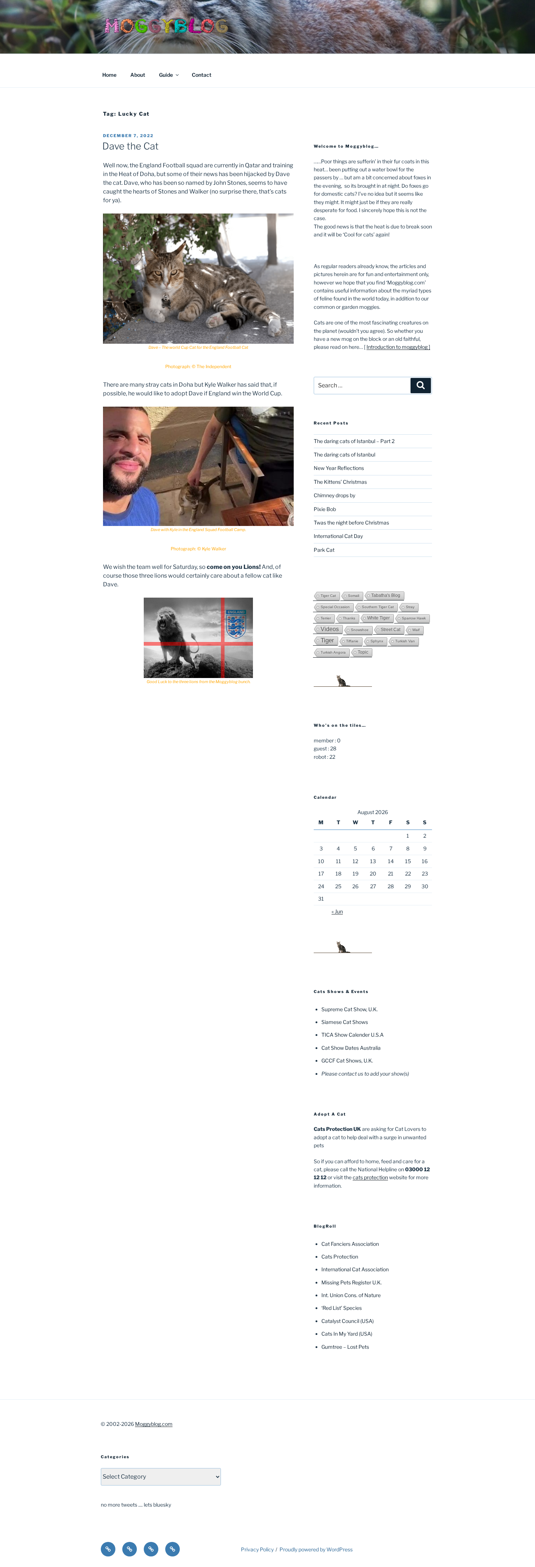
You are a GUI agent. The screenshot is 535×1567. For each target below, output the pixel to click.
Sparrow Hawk (414, 618)
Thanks (349, 618)
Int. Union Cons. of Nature (351, 1295)
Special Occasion (335, 607)
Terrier (326, 618)
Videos (330, 629)
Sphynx (376, 641)
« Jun (337, 911)
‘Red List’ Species (341, 1308)
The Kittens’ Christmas (340, 482)
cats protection (370, 1177)
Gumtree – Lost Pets (345, 1347)
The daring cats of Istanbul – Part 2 (354, 441)
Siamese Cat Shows (344, 1022)
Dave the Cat (130, 146)
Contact (201, 75)
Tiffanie (352, 641)
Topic (363, 652)
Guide (166, 75)
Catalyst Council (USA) (347, 1321)
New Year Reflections (339, 468)
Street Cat (390, 629)
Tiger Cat (328, 596)
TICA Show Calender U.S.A (352, 1035)
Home (109, 75)
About (137, 75)
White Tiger (378, 617)
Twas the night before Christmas (351, 522)
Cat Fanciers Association (350, 1244)
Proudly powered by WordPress (316, 1549)
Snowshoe (360, 630)
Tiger (327, 640)
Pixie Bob (325, 509)
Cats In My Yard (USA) (346, 1334)
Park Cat (324, 550)
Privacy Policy (257, 1549)
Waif (416, 630)
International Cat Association (355, 1269)
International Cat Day (338, 536)
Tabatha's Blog (385, 595)
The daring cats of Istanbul (344, 454)
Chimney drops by (334, 495)
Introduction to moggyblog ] (398, 347)
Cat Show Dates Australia (351, 1048)
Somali (353, 596)
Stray (410, 607)
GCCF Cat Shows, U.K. (347, 1060)
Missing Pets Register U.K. (351, 1282)
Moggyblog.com (154, 1424)
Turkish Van (405, 641)
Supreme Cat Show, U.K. (349, 1009)
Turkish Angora (333, 652)
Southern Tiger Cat (378, 607)
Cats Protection (339, 1256)
